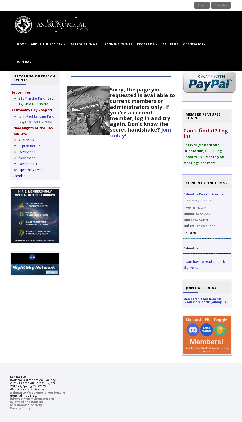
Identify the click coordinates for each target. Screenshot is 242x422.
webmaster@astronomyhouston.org (37, 392)
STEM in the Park (31, 98)
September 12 (29, 146)
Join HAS (24, 62)
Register (221, 5)
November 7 (28, 158)
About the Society (47, 44)
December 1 (27, 164)
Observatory (194, 44)
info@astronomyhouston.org (32, 399)
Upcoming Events (117, 44)
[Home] (55, 20)
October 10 (27, 152)
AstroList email (84, 44)
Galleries (170, 44)
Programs (146, 44)
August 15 (26, 140)
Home (21, 44)
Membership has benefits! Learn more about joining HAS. (206, 300)
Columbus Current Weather (204, 194)
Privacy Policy (20, 408)
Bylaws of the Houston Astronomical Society (27, 403)
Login (202, 5)
